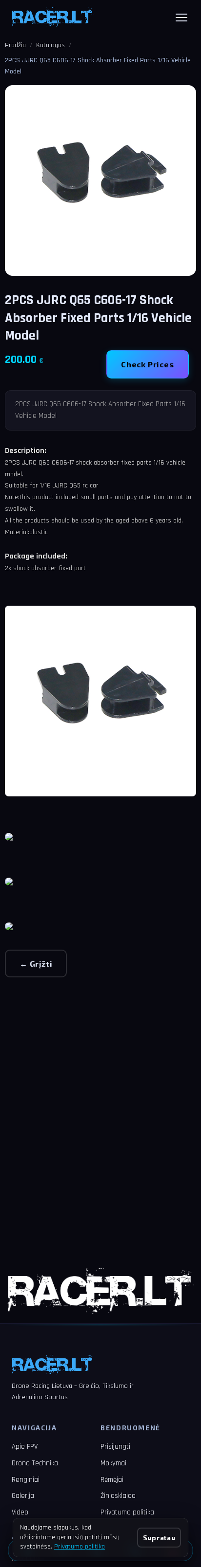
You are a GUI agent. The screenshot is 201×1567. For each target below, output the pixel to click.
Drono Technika (35, 1463)
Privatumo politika (127, 1512)
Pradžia (15, 45)
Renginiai (26, 1479)
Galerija (23, 1495)
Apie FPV (25, 1446)
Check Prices (147, 364)
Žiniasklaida (118, 1495)
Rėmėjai (111, 1479)
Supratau (159, 1537)
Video (20, 1512)
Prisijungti (115, 1446)
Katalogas (50, 45)
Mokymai (113, 1463)
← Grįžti (36, 963)
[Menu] (181, 17)
